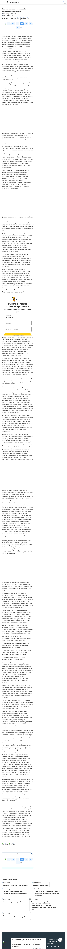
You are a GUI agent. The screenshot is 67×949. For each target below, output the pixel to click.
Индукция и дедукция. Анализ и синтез (15, 885)
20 (30, 24)
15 (8, 24)
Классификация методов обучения (14, 902)
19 (26, 24)
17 (17, 24)
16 (13, 24)
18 (22, 24)
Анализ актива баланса (40, 885)
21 (18, 27)
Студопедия (13, 2)
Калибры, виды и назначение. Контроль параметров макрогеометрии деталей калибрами (47, 893)
